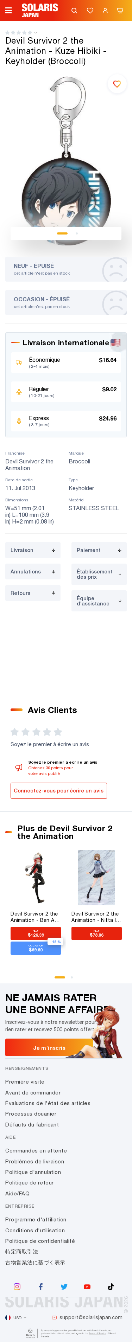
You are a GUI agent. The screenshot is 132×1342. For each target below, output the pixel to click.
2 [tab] (76, 233)
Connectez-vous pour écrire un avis (58, 791)
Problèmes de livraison (34, 1161)
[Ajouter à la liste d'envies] (117, 83)
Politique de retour (29, 1183)
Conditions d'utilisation (35, 1230)
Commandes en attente (36, 1151)
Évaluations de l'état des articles (47, 1103)
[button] (18, 32)
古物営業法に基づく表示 (35, 1262)
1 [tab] (62, 233)
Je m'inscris (49, 1048)
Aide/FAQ (17, 1193)
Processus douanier (30, 1114)
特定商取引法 (21, 1251)
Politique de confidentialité (40, 1241)
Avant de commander (33, 1093)
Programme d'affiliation (36, 1219)
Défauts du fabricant (32, 1125)
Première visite (25, 1082)
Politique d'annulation (33, 1172)
